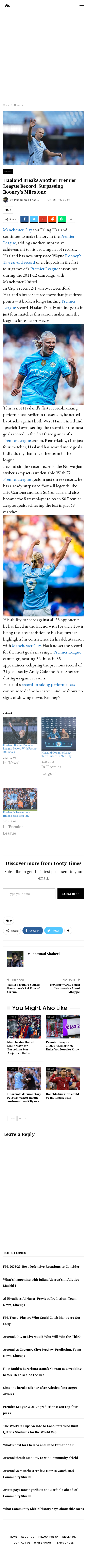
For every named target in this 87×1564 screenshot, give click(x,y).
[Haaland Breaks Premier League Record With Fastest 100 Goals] (20, 730)
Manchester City (17, 230)
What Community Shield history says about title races (43, 1509)
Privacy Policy (48, 1536)
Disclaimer (69, 1536)
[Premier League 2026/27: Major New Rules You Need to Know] (63, 1026)
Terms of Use (64, 1542)
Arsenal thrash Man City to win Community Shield (40, 1458)
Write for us (43, 1542)
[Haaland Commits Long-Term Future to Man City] (58, 734)
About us (27, 1536)
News (8, 171)
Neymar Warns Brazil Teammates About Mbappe (65, 988)
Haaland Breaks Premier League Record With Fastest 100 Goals (20, 749)
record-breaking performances (48, 684)
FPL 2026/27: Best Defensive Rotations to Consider (41, 1266)
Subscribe (70, 893)
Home (13, 1536)
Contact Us (22, 1542)
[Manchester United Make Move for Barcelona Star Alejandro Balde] (24, 1026)
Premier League (44, 269)
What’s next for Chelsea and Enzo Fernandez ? (38, 1445)
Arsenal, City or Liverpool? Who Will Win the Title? (42, 1337)
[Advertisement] (43, 56)
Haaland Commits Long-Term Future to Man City (56, 754)
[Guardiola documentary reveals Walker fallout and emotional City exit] (24, 1078)
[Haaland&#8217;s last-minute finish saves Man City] (20, 799)
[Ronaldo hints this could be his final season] (63, 1078)
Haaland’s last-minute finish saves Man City (16, 814)
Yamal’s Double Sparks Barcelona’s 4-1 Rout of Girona (23, 988)
